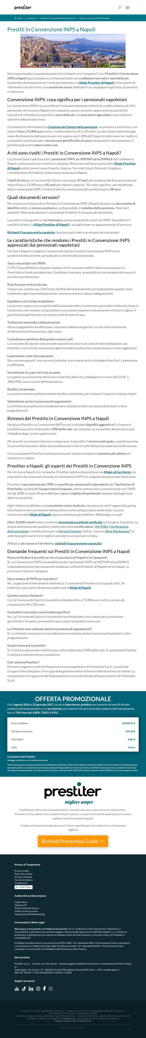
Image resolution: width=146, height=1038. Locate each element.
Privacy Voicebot (23, 877)
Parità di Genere (69, 531)
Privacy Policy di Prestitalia (109, 935)
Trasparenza (21, 883)
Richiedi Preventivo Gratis (69, 841)
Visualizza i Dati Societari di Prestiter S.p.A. (73, 1021)
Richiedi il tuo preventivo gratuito (31, 232)
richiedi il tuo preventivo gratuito (78, 543)
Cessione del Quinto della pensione (72, 127)
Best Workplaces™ (119, 531)
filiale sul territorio (117, 472)
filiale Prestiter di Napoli (96, 83)
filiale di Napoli (40, 514)
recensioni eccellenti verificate (80, 522)
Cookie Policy (24, 887)
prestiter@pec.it (111, 969)
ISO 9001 (101, 527)
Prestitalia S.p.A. (69, 1018)
